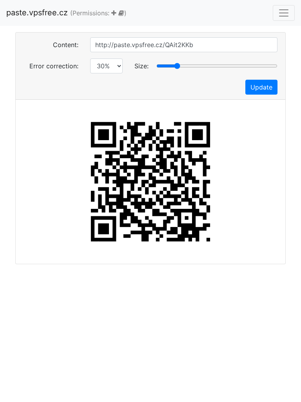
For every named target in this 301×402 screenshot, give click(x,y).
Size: (141, 66)
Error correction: (53, 66)
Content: (65, 45)
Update (261, 87)
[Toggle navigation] (284, 13)
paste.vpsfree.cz (66, 12)
